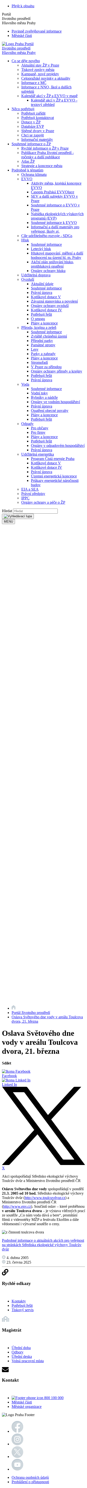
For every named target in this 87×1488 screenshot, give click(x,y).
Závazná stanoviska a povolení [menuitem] (54, 301)
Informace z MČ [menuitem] (33, 83)
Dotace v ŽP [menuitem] (31, 122)
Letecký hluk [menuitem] (41, 249)
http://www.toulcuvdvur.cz (45, 1198)
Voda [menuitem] (25, 384)
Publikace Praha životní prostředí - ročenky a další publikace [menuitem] (47, 155)
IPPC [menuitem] (25, 498)
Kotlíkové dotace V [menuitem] (46, 297)
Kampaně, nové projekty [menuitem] (40, 74)
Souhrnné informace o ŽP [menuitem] (31, 144)
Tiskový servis (23, 1310)
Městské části (22, 36)
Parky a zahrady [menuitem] (43, 354)
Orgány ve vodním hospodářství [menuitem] (55, 402)
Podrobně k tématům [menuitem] (27, 170)
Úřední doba (21, 1348)
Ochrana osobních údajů (30, 1477)
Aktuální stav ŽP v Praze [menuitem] (40, 65)
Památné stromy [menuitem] (43, 345)
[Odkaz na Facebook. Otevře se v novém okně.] (17, 1431)
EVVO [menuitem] (26, 179)
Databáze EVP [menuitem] (32, 126)
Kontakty (19, 1301)
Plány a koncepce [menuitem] (44, 323)
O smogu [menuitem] (38, 319)
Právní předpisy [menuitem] (33, 494)
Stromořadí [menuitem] (39, 362)
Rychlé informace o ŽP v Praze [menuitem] (45, 148)
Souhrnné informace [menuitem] (46, 244)
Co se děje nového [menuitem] (26, 61)
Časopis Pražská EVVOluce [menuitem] (52, 192)
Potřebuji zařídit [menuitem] (33, 113)
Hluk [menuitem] (25, 240)
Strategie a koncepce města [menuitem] (41, 166)
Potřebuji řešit (22, 1305)
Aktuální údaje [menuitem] (42, 284)
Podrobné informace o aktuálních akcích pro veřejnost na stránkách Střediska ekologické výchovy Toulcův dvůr (43, 1244)
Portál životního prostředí (31, 1013)
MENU (8, 521)
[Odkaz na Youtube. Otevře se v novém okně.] (17, 1469)
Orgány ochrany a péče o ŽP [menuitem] (43, 502)
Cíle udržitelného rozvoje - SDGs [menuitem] (46, 236)
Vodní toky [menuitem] (39, 393)
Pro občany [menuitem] (39, 428)
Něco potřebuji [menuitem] (23, 109)
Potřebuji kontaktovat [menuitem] (37, 118)
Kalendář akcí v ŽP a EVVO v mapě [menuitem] (49, 96)
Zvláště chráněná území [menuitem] (49, 336)
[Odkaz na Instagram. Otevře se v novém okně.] (17, 1444)
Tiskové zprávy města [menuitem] (37, 70)
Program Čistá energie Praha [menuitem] (52, 459)
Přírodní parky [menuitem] (42, 341)
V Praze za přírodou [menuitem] (46, 367)
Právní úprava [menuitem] (41, 292)
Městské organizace (27, 1406)
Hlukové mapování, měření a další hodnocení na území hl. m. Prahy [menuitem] (57, 255)
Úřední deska (22, 1356)
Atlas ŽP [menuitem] (28, 161)
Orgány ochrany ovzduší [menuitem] (50, 306)
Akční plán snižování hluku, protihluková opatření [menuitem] (52, 264)
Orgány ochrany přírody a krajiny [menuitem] (56, 371)
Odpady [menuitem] (27, 424)
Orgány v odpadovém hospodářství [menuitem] (58, 445)
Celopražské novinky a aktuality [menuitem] (45, 78)
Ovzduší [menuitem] (27, 279)
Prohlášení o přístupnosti (30, 1482)
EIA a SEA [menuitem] (30, 489)
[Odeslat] (18, 516)
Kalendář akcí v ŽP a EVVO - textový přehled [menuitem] (54, 102)
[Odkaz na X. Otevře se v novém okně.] (17, 1456)
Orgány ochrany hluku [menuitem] (48, 271)
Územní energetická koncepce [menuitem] (54, 476)
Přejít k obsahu (23, 6)
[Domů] (13, 1008)
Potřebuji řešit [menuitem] (41, 314)
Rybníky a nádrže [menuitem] (44, 397)
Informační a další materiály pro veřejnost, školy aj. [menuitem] (55, 229)
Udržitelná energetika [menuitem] (37, 454)
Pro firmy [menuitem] (38, 432)
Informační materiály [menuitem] (37, 139)
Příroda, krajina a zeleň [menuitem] (38, 327)
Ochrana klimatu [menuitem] (34, 174)
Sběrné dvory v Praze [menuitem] (37, 131)
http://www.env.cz (17, 1206)
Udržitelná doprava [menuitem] (36, 275)
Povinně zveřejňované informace (37, 31)
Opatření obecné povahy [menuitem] (49, 410)
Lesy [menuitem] (34, 349)
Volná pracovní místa (28, 1361)
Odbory (17, 1352)
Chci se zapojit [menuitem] (32, 135)
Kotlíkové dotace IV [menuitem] (46, 310)
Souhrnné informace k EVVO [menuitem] (54, 223)
